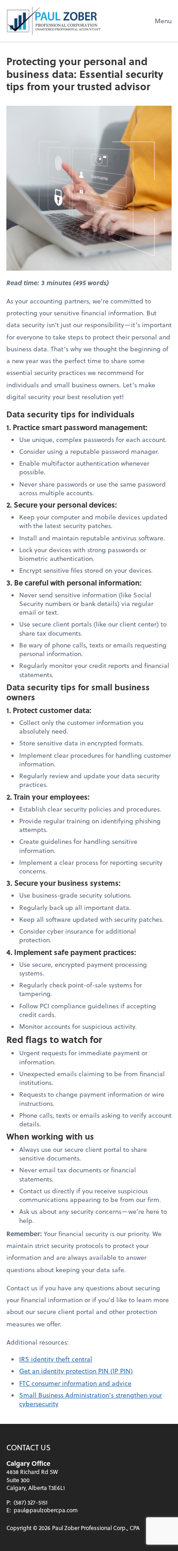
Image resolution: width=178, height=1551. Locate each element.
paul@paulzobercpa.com (46, 1510)
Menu (163, 21)
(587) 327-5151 (30, 1502)
